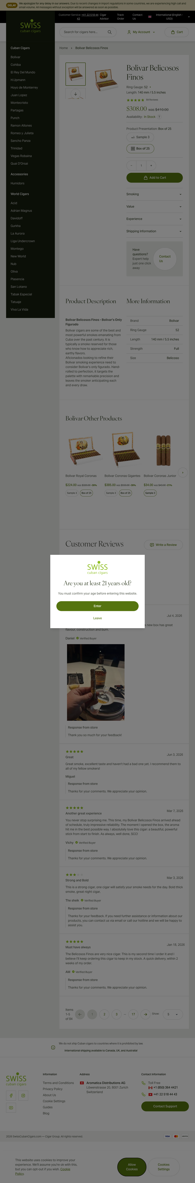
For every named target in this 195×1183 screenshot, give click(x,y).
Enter (97, 606)
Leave (97, 618)
